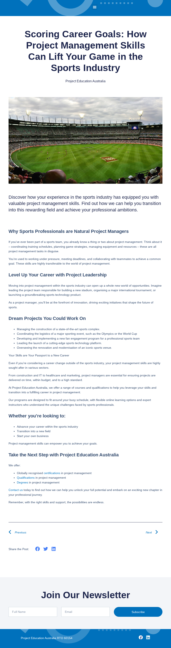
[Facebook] (141, 637)
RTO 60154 (64, 638)
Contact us (16, 490)
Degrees (22, 482)
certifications (52, 473)
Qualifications (26, 477)
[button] (94, 7)
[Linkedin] (148, 637)
